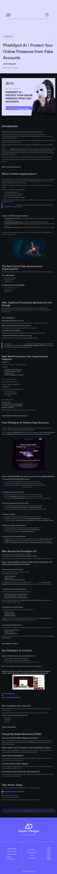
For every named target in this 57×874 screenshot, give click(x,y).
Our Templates (32, 852)
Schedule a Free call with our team (12, 698)
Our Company (32, 858)
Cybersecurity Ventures (19, 344)
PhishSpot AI (34, 582)
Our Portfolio (32, 849)
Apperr (8, 149)
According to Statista (10, 205)
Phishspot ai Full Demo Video (10, 695)
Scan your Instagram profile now (13, 487)
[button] (47, 15)
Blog (31, 855)
